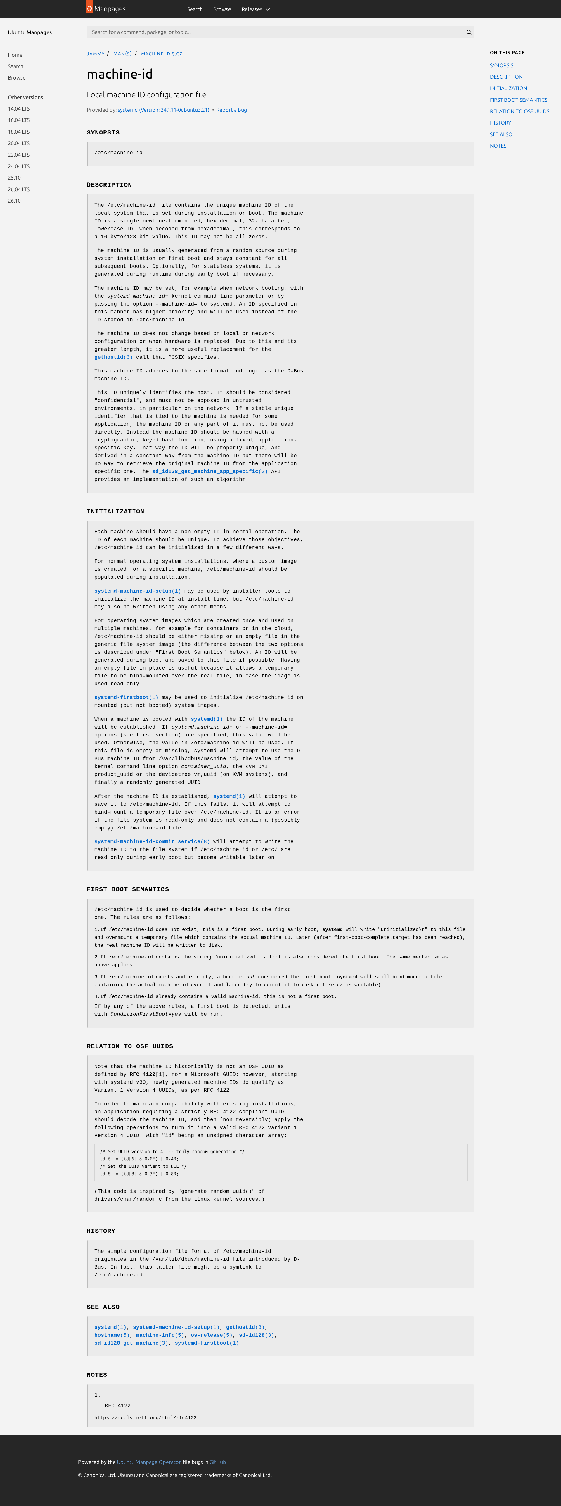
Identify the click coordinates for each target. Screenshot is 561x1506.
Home (15, 54)
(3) (113, 357)
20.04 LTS (19, 143)
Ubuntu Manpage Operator (149, 1462)
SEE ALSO (501, 134)
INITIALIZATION (508, 88)
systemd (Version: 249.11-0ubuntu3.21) (163, 110)
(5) (112, 1335)
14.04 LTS (19, 108)
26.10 (14, 200)
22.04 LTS (19, 154)
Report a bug (231, 110)
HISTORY (500, 122)
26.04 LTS (19, 189)
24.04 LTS (19, 166)
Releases (252, 9)
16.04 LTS (19, 120)
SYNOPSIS (501, 65)
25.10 (14, 177)
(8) (152, 842)
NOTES (498, 146)
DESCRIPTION (506, 76)
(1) (137, 591)
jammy (96, 53)
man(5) (122, 53)
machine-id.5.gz (162, 53)
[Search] (469, 32)
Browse (222, 9)
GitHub (217, 1462)
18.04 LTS (19, 131)
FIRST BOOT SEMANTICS (518, 99)
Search (195, 9)
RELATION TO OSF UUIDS (519, 111)
